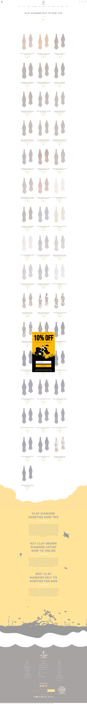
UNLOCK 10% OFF (43, 365)
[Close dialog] (54, 333)
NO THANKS (43, 368)
